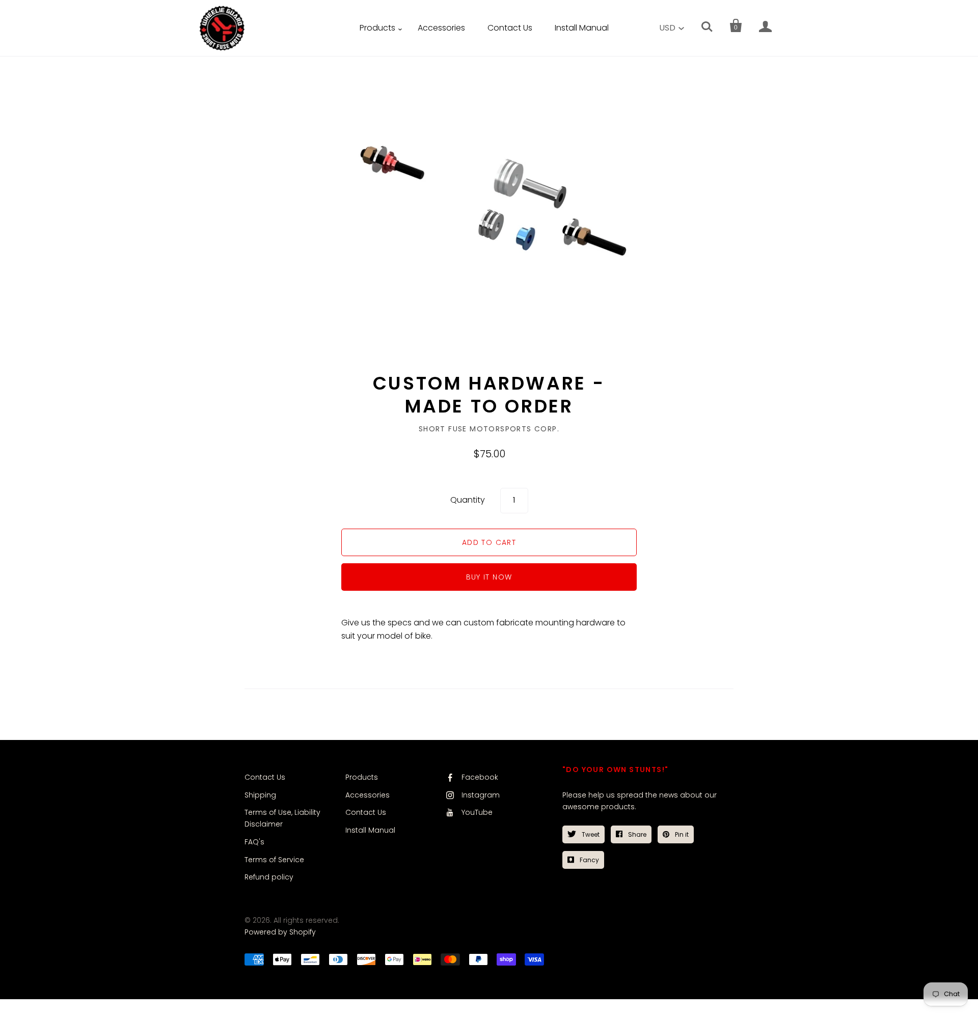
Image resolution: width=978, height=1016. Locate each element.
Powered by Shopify (280, 932)
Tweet (590, 834)
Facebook (479, 777)
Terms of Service (274, 860)
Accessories (441, 28)
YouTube (477, 812)
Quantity (467, 500)
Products (377, 28)
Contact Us (509, 28)
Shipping (260, 795)
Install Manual (582, 28)
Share (636, 834)
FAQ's (254, 842)
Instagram (480, 795)
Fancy (588, 860)
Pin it (681, 834)
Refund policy (268, 877)
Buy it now (489, 577)
